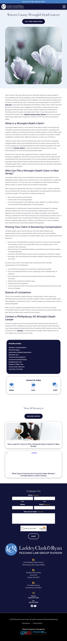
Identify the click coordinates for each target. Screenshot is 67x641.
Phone (22, 504)
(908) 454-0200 (33, 598)
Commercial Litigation (17, 357)
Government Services (17, 367)
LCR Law (8, 105)
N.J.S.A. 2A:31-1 (19, 148)
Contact (20, 330)
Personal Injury (14, 350)
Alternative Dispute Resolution (20, 352)
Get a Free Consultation (33, 21)
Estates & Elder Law (16, 364)
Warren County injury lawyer (35, 114)
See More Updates (33, 416)
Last (44, 501)
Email (44, 504)
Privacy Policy (37, 623)
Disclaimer (26, 623)
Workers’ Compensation (18, 347)
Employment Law (15, 362)
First (22, 501)
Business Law (13, 355)
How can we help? (33, 512)
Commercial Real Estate (18, 359)
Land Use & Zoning (16, 369)
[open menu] (65, 6)
